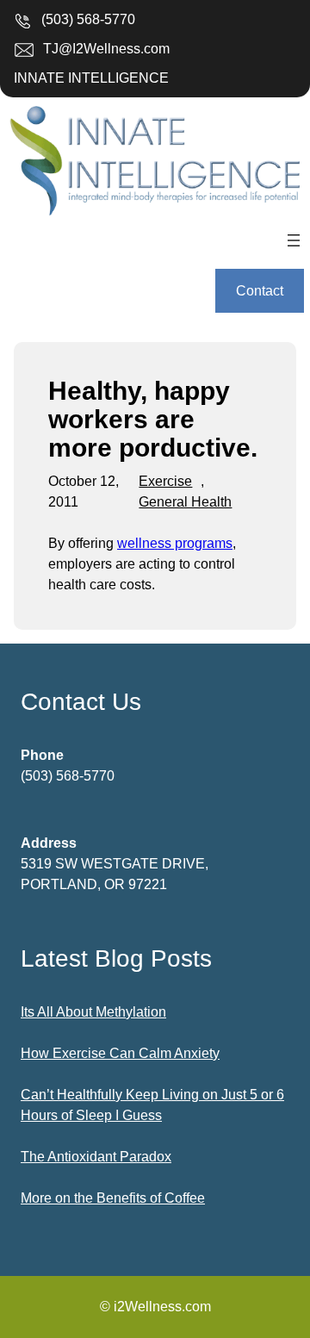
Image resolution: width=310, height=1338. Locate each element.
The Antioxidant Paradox (96, 1156)
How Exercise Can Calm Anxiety (120, 1053)
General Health (185, 502)
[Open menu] (293, 240)
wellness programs (174, 543)
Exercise (165, 481)
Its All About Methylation (93, 1012)
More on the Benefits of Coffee (113, 1198)
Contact (259, 290)
